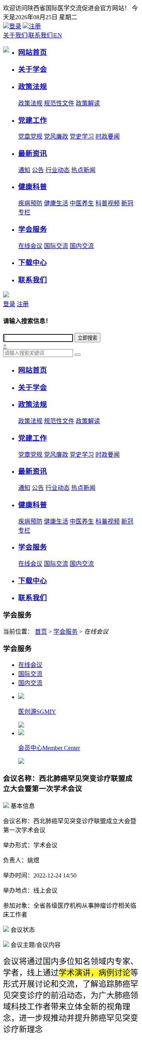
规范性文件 (59, 103)
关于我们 (15, 35)
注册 (35, 26)
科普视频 (107, 203)
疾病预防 (30, 203)
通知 (24, 170)
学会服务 (65, 631)
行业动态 (57, 170)
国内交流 (82, 246)
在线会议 (30, 246)
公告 (38, 170)
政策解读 (88, 103)
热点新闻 (83, 170)
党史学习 (82, 136)
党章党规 (30, 136)
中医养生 (82, 203)
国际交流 (56, 246)
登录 (15, 26)
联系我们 (40, 35)
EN (58, 35)
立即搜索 (87, 338)
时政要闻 (107, 136)
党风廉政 (56, 136)
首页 (41, 631)
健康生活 (56, 203)
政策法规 (30, 103)
